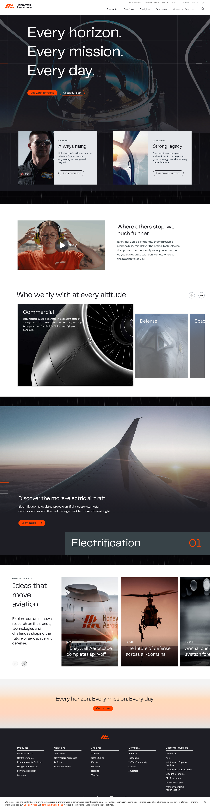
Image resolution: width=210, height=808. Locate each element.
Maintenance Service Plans (179, 770)
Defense (58, 762)
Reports (95, 771)
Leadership (134, 758)
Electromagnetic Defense (29, 762)
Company (161, 9)
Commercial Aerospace (65, 758)
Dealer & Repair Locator (156, 3)
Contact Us (171, 754)
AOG (174, 3)
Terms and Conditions (52, 805)
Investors (133, 771)
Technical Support (174, 783)
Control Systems (25, 758)
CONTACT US (135, 3)
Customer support (183, 9)
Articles (95, 754)
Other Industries (62, 767)
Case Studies (97, 758)
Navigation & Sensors (27, 767)
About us (133, 754)
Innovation (59, 754)
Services (21, 775)
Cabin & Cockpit (25, 754)
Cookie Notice (30, 805)
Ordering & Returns (175, 774)
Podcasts (95, 767)
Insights (145, 9)
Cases (195, 3)
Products (112, 9)
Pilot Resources (173, 778)
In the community (138, 762)
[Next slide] (201, 295)
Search (201, 9)
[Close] (205, 802)
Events (94, 762)
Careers (132, 767)
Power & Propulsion (26, 771)
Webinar (95, 775)
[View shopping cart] (202, 3)
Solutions (129, 9)
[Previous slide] (15, 663)
